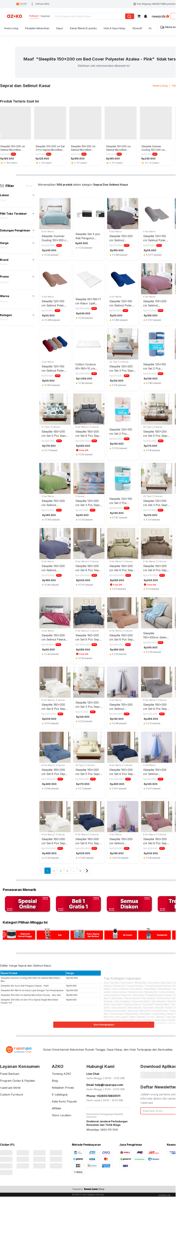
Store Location (61, 1113)
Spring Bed (138, 993)
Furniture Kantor (160, 1008)
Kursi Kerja (153, 980)
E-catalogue (60, 1092)
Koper (170, 1011)
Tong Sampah (117, 1011)
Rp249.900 (72, 976)
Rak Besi (114, 980)
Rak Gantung (148, 996)
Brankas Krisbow (132, 1002)
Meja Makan (150, 986)
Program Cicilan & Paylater (17, 1078)
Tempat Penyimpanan (115, 1008)
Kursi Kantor (127, 980)
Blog (55, 1078)
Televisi (160, 1014)
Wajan (132, 1014)
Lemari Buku (116, 996)
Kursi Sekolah (119, 1005)
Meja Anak (145, 1008)
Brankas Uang (136, 990)
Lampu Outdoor (167, 990)
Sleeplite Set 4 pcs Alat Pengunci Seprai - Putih (25, 984)
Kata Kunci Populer (64, 1099)
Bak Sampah (132, 1011)
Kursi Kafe (148, 1005)
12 (80, 869)
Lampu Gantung (112, 993)
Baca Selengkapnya (104, 1022)
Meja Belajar (164, 986)
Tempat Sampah (135, 983)
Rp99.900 (71, 984)
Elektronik (126, 993)
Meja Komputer (132, 996)
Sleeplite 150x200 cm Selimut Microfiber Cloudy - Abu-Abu (31, 993)
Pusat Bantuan (9, 1072)
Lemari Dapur (159, 1011)
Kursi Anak (133, 1008)
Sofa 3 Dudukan (122, 999)
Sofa (106, 980)
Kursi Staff (148, 1002)
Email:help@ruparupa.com (104, 1083)
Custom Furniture (11, 1092)
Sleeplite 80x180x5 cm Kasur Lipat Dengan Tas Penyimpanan (32, 988)
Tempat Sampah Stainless (158, 983)
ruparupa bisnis (10, 1085)
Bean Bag (108, 1014)
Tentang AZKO (61, 1072)
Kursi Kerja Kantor (141, 999)
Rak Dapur (145, 1011)
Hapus (3, 198)
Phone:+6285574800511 (103, 1094)
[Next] (87, 869)
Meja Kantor (141, 980)
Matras (107, 986)
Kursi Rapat (117, 1002)
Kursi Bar (159, 1005)
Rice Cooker (121, 1014)
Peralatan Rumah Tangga (158, 993)
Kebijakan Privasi (63, 1085)
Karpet (169, 1005)
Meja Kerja (166, 980)
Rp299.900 (72, 988)
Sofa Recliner (163, 996)
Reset (29, 183)
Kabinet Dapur (162, 1002)
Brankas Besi (151, 990)
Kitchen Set (119, 983)
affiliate (56, 1106)
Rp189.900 (71, 993)
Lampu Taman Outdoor (115, 990)
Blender (141, 1014)
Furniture (124, 986)
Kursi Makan (136, 986)
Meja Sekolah (134, 1005)
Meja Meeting (159, 999)
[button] (33, 193)
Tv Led (150, 1014)
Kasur (115, 986)
